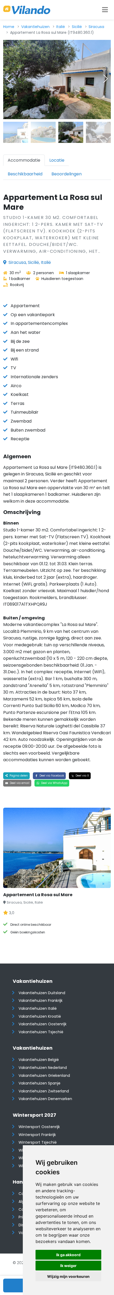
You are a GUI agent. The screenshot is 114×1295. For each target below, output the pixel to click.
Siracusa (96, 26)
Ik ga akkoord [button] (68, 1254)
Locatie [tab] (56, 160)
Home (8, 26)
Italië (60, 26)
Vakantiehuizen (35, 26)
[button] (105, 78)
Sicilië (77, 26)
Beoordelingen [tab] (66, 174)
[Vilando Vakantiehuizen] (26, 10)
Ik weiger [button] (68, 1265)
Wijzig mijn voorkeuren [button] (68, 1276)
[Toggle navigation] (105, 10)
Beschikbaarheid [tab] (25, 174)
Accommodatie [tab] (24, 160)
